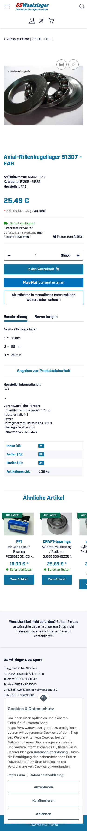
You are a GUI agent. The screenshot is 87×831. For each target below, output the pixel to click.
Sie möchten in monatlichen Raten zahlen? (43, 297)
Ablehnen (43, 814)
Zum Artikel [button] (19, 579)
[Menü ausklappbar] (7, 5)
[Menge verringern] (9, 255)
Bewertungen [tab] (46, 317)
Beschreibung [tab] (15, 317)
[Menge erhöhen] (78, 255)
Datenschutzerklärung (51, 752)
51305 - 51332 (30, 182)
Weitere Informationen (43, 300)
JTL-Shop (51, 825)
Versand (39, 211)
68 (41, 454)
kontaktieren (43, 636)
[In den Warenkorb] (7, 53)
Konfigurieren (43, 800)
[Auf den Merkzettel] (73, 64)
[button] (83, 7)
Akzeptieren (43, 787)
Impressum (16, 775)
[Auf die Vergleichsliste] (61, 64)
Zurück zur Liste (18, 39)
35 (40, 445)
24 (40, 462)
